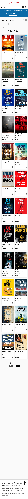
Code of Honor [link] (5, 106)
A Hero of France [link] (19, 242)
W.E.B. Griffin (19, 325)
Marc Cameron (19, 53)
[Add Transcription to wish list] (13, 85)
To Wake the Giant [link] (19, 161)
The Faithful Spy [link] (19, 133)
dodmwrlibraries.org (13, 15)
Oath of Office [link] (18, 79)
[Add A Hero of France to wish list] (26, 249)
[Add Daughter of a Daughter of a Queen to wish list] (13, 330)
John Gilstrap (5, 53)
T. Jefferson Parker (6, 353)
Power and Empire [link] (19, 52)
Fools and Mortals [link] (19, 351)
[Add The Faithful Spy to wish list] (26, 140)
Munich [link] (4, 269)
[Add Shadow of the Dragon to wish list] (26, 113)
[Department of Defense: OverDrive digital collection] (14, 3)
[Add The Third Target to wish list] (13, 167)
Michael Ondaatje (6, 135)
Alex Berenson (19, 135)
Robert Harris (5, 271)
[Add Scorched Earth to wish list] (13, 303)
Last (18, 365)
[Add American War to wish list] (13, 194)
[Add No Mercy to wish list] (13, 58)
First (11, 365)
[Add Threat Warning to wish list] (26, 303)
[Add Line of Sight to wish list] (26, 194)
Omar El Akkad (6, 189)
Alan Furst (18, 244)
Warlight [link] (4, 133)
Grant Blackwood (6, 244)
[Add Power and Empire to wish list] (26, 58)
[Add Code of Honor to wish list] (13, 113)
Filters (3, 27)
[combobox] (11, 7)
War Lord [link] (17, 269)
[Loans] (23, 7)
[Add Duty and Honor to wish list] (13, 249)
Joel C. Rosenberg (6, 162)
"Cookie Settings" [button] (20, 490)
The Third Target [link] (6, 161)
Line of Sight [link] (18, 188)
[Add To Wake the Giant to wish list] (26, 167)
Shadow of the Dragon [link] (20, 106)
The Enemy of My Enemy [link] (20, 324)
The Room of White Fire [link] (7, 351)
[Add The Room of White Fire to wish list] (13, 357)
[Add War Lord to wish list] (26, 276)
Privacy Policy (12, 483)
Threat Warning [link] (18, 297)
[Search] (2, 7)
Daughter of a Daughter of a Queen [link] (7, 324)
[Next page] (18, 362)
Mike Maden (19, 189)
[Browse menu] (26, 7)
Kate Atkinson (5, 81)
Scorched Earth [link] (5, 297)
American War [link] (5, 188)
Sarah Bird (5, 325)
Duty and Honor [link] (5, 242)
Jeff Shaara (19, 162)
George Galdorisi (6, 298)
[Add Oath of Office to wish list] (26, 85)
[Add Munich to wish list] (13, 276)
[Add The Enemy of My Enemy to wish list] (26, 330)
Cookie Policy (6, 495)
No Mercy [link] (4, 52)
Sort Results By (4, 24)
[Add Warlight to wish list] (13, 140)
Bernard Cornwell (20, 271)
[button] (23, 20)
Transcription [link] (5, 79)
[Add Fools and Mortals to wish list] (26, 357)
